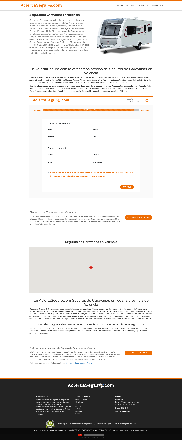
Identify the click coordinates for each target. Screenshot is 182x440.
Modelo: (95, 129)
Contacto (78, 413)
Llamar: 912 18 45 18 (122, 408)
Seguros (130, 5)
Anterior (37, 110)
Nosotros (143, 5)
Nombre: (50, 154)
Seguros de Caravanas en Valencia (79, 363)
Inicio (120, 5)
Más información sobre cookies (94, 435)
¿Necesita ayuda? (132, 100)
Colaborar (78, 411)
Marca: (50, 129)
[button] (91, 268)
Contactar (157, 5)
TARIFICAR (127, 187)
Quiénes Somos (81, 399)
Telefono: (96, 154)
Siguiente (145, 110)
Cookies (78, 406)
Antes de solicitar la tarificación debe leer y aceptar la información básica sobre (83, 172)
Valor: (94, 136)
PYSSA (78, 409)
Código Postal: (97, 162)
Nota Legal (79, 402)
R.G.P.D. (78, 404)
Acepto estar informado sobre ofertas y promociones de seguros (77, 176)
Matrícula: (51, 136)
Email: (50, 162)
